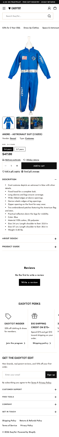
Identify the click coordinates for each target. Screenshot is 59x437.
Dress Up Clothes (31, 27)
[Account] (49, 8)
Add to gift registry (12, 171)
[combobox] (27, 16)
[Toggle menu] (4, 8)
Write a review (29, 282)
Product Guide (11, 246)
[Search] (49, 16)
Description (9, 179)
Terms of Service (9, 425)
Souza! (13, 138)
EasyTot (13, 432)
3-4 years (8, 149)
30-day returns (32, 160)
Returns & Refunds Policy (31, 420)
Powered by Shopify (27, 432)
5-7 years (20, 149)
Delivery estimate (12, 160)
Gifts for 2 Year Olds (11, 27)
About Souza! (10, 238)
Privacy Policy (45, 382)
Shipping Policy (9, 420)
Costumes (29, 138)
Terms (33, 382)
